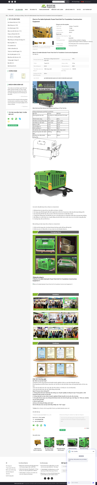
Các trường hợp (87, 9)
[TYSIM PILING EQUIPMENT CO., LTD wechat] (17, 119)
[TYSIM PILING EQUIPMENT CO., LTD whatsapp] (13, 119)
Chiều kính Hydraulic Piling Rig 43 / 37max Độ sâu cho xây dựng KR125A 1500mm (28, 470)
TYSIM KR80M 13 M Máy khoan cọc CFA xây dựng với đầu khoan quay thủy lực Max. (50, 470)
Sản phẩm (11, 15)
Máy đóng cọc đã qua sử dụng (15, 39)
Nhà (7, 15)
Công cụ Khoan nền (12, 34)
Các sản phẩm (19, 9)
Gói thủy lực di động (19, 15)
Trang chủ (10, 9)
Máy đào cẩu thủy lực (13, 57)
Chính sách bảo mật (18, 483)
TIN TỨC (79, 9)
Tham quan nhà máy (44, 9)
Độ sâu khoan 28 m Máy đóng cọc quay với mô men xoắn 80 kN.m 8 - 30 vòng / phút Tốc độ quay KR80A (50, 466)
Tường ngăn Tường (12, 60)
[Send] (93, 482)
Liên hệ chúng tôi (70, 9)
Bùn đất (10, 63)
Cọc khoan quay (11, 28)
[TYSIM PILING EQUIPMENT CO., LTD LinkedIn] (15, 2)
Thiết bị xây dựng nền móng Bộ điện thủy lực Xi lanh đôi (72, 449)
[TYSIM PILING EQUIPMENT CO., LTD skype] (21, 118)
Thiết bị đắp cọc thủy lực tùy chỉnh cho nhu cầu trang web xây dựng (28, 473)
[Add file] (69, 482)
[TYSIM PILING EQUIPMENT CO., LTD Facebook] (9, 2)
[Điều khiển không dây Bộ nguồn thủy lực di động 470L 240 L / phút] (84, 442)
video (26, 9)
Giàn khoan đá (11, 66)
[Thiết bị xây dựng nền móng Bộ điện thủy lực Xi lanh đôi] (72, 442)
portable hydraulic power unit (62, 408)
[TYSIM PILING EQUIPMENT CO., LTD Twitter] (12, 2)
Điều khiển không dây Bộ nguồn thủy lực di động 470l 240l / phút (61, 449)
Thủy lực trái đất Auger (13, 51)
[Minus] (93, 451)
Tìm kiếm (67, 1)
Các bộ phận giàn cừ (13, 54)
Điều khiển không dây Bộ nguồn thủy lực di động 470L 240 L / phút (84, 449)
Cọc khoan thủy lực (12, 22)
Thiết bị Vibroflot (12, 48)
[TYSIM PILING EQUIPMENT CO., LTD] (48, 6)
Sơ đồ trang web (10, 475)
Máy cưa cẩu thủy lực (13, 31)
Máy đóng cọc (11, 25)
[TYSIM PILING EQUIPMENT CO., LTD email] (9, 119)
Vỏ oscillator (11, 45)
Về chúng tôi (33, 9)
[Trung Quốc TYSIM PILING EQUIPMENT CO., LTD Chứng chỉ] (12, 76)
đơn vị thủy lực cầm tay (42, 408)
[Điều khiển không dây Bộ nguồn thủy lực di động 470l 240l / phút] (61, 442)
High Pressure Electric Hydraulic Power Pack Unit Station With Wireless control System (37, 449)
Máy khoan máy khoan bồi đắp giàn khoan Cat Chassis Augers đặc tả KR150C (28, 466)
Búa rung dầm (11, 42)
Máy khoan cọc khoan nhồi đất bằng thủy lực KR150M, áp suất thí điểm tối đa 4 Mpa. (50, 474)
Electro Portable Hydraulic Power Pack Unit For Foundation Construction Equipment (43, 48)
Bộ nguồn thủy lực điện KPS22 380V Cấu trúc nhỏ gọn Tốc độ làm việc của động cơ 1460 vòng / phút (49, 449)
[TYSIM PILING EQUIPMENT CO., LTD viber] (9, 121)
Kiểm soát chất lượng (57, 9)
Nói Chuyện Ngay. (76, 1)
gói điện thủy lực (52, 408)
